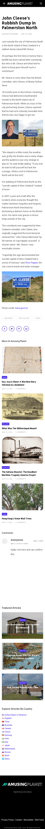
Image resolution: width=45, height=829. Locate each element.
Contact (18, 820)
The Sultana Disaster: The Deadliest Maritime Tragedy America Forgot (19, 473)
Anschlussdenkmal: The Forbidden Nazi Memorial (22, 626)
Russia (7, 752)
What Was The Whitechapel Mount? (19, 428)
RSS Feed (39, 820)
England (5, 424)
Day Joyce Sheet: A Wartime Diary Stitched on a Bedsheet (19, 383)
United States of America (15, 715)
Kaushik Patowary (10, 34)
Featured (22, 683)
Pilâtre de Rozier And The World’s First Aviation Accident (22, 656)
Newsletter (28, 820)
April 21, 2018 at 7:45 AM (19, 544)
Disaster (5, 467)
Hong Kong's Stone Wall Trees (17, 518)
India (6, 738)
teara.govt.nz (21, 308)
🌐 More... (6, 759)
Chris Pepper (31, 262)
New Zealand (24, 318)
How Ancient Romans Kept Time (22, 687)
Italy (6, 742)
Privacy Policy (7, 820)
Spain (6, 755)
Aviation (22, 651)
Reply (35, 541)
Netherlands (9, 749)
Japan (7, 745)
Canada (7, 728)
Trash (37, 318)
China (4, 377)
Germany (8, 735)
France (7, 732)
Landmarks (8, 318)
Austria (23, 620)
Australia (8, 725)
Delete (40, 541)
